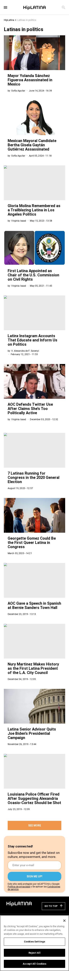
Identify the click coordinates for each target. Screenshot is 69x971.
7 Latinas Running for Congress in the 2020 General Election (33, 477)
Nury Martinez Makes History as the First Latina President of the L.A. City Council (33, 668)
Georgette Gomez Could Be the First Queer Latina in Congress (32, 542)
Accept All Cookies (34, 963)
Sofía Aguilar (18, 90)
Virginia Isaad (18, 220)
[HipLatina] (34, 7)
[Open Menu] (5, 7)
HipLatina (9, 20)
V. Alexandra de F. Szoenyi (25, 351)
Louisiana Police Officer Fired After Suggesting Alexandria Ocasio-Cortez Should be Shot (34, 798)
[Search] (63, 7)
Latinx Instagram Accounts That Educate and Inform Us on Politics (32, 340)
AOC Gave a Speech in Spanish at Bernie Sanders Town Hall (34, 605)
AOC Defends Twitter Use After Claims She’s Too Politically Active (30, 408)
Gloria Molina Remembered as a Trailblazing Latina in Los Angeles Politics (34, 210)
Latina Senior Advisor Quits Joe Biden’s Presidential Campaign (32, 733)
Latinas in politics (26, 20)
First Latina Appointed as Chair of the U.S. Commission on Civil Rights (33, 275)
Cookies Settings (34, 941)
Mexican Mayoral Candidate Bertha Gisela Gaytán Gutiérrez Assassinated (32, 145)
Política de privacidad (19, 886)
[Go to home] (19, 903)
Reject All (34, 952)
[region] (34, 943)
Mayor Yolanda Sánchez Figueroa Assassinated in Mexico (30, 79)
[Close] (64, 920)
